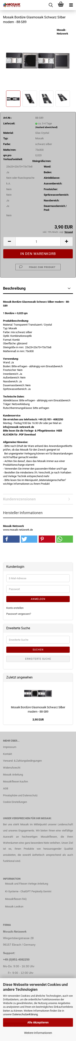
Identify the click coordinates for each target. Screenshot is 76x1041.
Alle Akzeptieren (38, 1022)
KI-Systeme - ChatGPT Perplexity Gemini (28, 891)
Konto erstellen (15, 607)
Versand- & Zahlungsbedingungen (22, 760)
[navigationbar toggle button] (71, 5)
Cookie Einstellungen (15, 801)
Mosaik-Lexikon (14, 906)
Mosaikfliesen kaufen (15, 781)
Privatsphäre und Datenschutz (20, 795)
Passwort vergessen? (18, 613)
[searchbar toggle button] (51, 5)
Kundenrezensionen (19, 499)
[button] (9, 241)
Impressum (9, 747)
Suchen (38, 649)
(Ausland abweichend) (46, 127)
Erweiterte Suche (38, 658)
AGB (5, 788)
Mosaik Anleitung (13, 774)
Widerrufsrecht (11, 767)
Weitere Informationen (38, 1032)
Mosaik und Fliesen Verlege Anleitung (26, 883)
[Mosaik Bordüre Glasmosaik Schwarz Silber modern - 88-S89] (38, 58)
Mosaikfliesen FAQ (16, 898)
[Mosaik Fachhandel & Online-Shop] (10, 5)
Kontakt (7, 753)
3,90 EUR (38, 719)
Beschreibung (14, 288)
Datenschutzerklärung (25, 1014)
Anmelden (38, 599)
